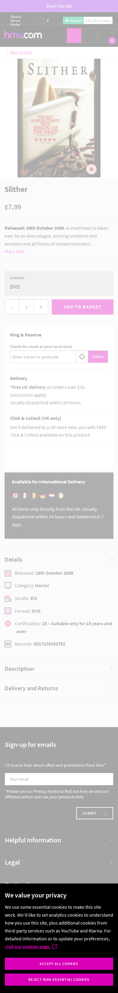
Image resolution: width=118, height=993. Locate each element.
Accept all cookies (59, 963)
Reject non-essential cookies (59, 979)
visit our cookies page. (28, 946)
